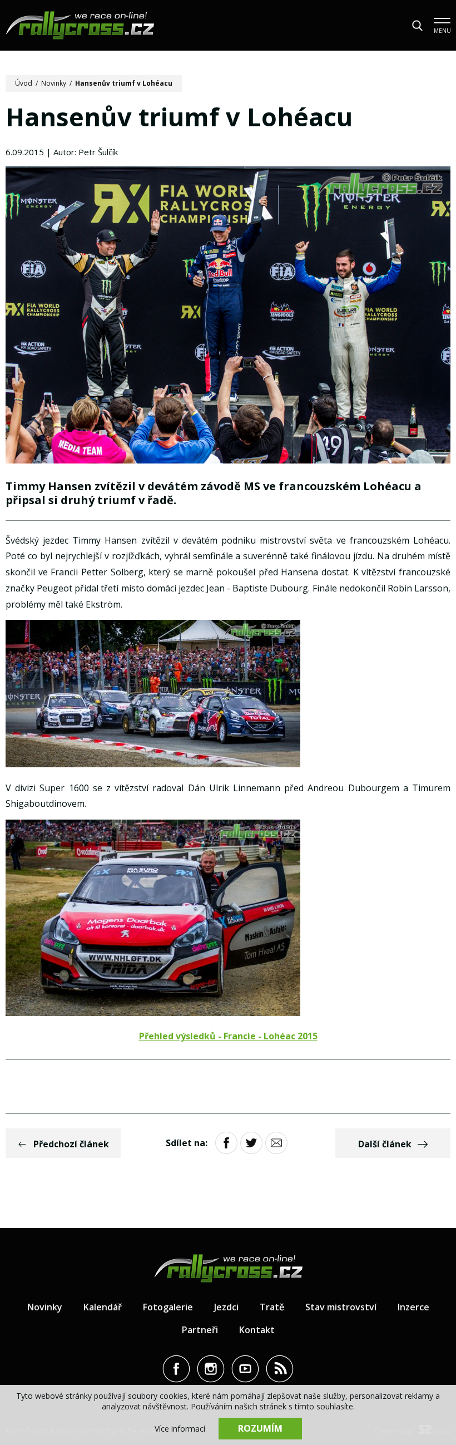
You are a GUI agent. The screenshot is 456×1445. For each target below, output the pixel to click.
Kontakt (257, 1330)
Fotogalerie (168, 1307)
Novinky (53, 83)
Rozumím (260, 1428)
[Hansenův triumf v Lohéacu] (228, 316)
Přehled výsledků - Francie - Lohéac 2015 (228, 1036)
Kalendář (102, 1307)
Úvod (23, 83)
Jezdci (226, 1307)
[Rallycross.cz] (80, 25)
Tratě (272, 1307)
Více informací (180, 1428)
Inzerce (413, 1307)
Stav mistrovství (340, 1307)
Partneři (200, 1330)
